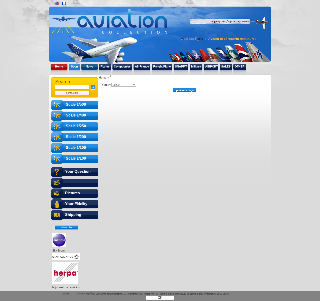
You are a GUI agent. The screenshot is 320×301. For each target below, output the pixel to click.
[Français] (64, 3)
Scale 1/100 (76, 148)
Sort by (106, 85)
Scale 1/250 (76, 126)
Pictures (72, 193)
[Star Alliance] (66, 258)
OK (160, 297)
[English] (57, 3)
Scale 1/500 (76, 104)
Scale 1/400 (76, 115)
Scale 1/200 (76, 137)
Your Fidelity (76, 204)
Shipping (73, 215)
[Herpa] (65, 283)
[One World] (59, 246)
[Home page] (118, 25)
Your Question (78, 171)
